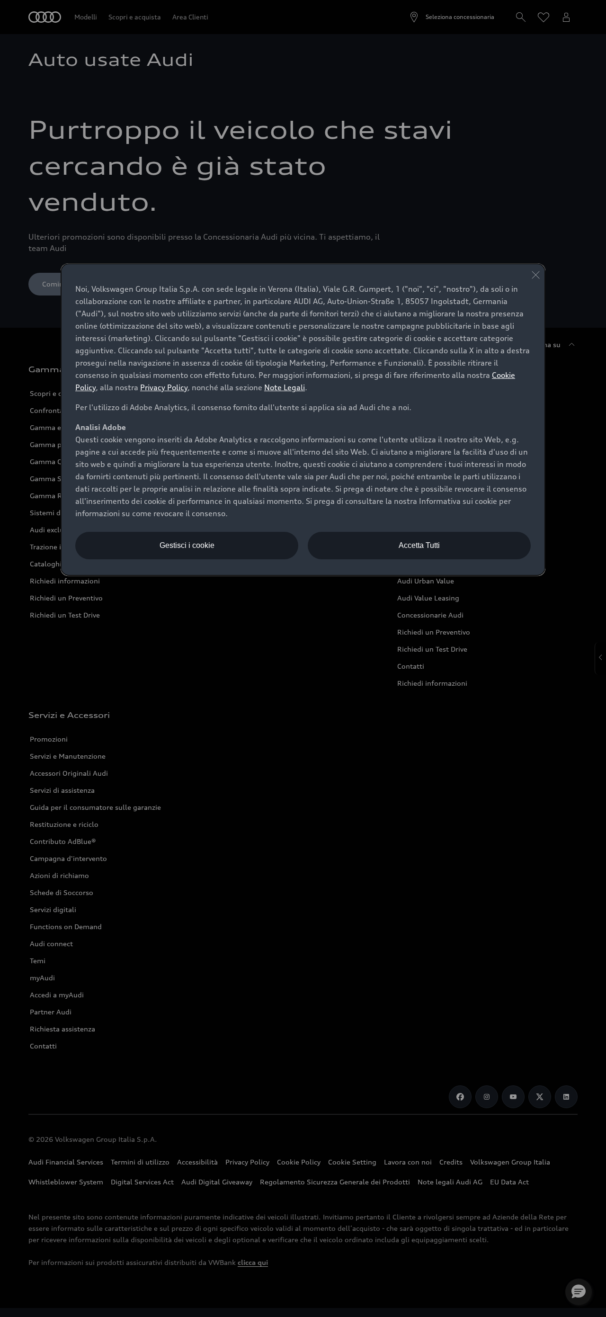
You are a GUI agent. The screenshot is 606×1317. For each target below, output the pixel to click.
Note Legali (284, 387)
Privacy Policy (163, 387)
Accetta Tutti (419, 545)
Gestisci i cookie (187, 545)
